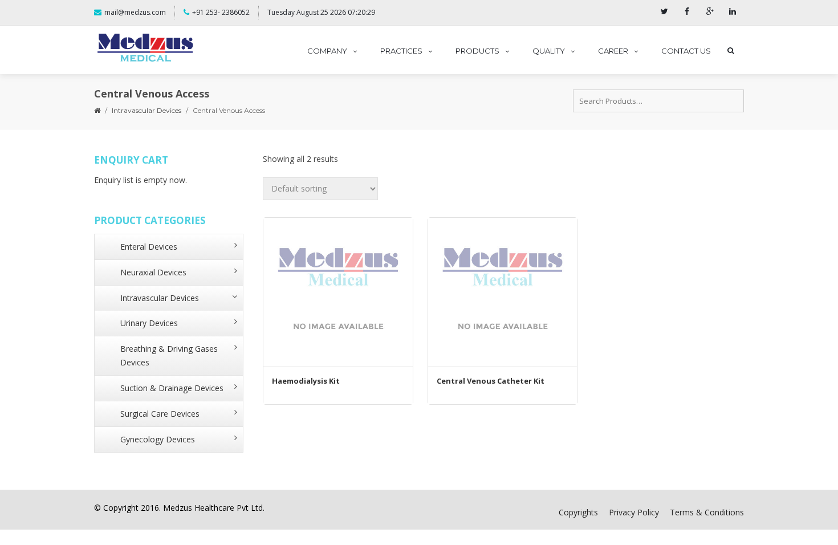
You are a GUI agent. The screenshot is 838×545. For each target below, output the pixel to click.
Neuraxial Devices (153, 272)
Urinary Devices (149, 323)
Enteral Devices (148, 246)
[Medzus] (145, 47)
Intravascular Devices (146, 110)
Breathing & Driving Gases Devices (169, 355)
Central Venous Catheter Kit (490, 381)
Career (613, 50)
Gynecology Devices (157, 439)
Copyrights (578, 512)
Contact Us (686, 50)
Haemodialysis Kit (306, 381)
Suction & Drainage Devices (171, 388)
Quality (548, 50)
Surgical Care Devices (160, 413)
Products (477, 50)
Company (327, 50)
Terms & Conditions (707, 512)
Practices (401, 50)
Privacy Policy (634, 512)
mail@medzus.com (135, 12)
